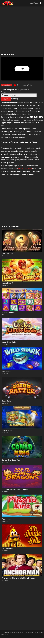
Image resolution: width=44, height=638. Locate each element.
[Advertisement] (22, 30)
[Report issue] (15, 85)
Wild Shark (6, 372)
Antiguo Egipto (6, 85)
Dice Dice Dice (7, 254)
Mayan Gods (7, 430)
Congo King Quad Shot (11, 460)
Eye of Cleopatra (25, 168)
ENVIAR (5, 99)
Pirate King (6, 519)
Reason (4, 92)
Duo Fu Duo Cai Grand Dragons (15, 489)
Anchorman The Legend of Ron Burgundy (19, 578)
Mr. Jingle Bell (7, 548)
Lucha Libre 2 (7, 283)
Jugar (21, 69)
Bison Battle (6, 401)
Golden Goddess (8, 312)
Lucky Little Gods (9, 342)
